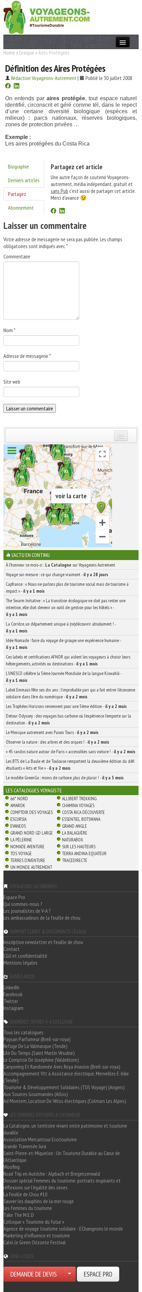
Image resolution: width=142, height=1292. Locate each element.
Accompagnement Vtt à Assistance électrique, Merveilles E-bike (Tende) (66, 1077)
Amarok (17, 805)
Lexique (26, 52)
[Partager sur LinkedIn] (16, 86)
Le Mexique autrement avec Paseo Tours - (52, 732)
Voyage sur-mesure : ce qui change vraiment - (57, 574)
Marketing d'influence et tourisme (36, 1235)
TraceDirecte (74, 860)
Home (9, 52)
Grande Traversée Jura (24, 1146)
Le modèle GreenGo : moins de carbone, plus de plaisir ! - (65, 778)
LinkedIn (11, 987)
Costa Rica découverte (83, 812)
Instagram (13, 1007)
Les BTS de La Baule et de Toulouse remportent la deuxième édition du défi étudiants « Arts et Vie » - (70, 764)
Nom (9, 330)
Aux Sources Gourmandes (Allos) (35, 1094)
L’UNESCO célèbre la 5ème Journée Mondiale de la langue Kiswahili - (64, 676)
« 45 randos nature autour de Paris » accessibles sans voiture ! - (70, 751)
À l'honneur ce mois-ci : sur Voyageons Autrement (60, 565)
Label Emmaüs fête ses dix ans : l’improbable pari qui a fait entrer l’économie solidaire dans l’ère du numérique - (70, 693)
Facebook (12, 994)
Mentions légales (20, 962)
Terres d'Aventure (27, 860)
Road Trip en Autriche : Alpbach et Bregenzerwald (51, 1173)
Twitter (10, 1001)
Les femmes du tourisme (27, 1207)
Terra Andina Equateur (84, 853)
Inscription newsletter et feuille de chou (43, 942)
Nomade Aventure (27, 846)
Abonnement (21, 207)
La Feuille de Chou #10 (25, 1194)
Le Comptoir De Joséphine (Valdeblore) (41, 1059)
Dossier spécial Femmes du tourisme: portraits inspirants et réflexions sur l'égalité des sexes (62, 1184)
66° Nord (19, 798)
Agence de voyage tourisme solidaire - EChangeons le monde (63, 1228)
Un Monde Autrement (31, 867)
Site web (11, 381)
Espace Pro (14, 897)
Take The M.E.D (18, 1214)
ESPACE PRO (98, 1274)
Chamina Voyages (78, 805)
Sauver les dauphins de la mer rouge (38, 1201)
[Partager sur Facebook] (8, 86)
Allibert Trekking (79, 798)
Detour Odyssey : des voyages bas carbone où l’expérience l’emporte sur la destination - (68, 719)
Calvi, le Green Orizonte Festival (34, 1242)
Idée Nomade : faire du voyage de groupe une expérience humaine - (63, 643)
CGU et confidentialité (25, 955)
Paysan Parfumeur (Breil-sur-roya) (37, 1039)
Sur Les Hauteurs (78, 846)
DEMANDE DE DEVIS (33, 1274)
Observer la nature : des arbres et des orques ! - (57, 742)
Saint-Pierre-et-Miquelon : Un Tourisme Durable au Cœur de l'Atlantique (61, 1156)
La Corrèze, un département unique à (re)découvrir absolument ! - (61, 627)
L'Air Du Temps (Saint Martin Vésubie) (39, 1052)
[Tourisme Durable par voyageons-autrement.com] (46, 16)
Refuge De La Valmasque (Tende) (35, 1046)
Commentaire (16, 256)
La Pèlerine (21, 840)
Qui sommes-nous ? (22, 903)
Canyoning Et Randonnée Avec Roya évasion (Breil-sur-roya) (61, 1066)
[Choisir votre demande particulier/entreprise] (69, 1274)
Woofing (11, 1166)
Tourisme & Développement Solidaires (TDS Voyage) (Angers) (64, 1087)
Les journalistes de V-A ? (27, 910)
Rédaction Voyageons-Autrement (44, 77)
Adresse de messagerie (27, 355)
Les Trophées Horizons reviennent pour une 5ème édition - (66, 706)
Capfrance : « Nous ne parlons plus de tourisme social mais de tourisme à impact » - (67, 587)
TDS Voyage (21, 853)
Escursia (18, 819)
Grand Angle (74, 826)
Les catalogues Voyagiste (34, 790)
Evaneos (18, 826)
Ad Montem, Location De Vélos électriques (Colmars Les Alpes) (64, 1100)
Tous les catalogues (23, 1032)
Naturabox (72, 840)
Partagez (17, 193)
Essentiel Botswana (81, 819)
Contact (11, 948)
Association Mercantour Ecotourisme (40, 1139)
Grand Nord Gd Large (31, 833)
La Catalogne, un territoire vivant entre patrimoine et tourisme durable (65, 1129)
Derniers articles (24, 180)
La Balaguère (74, 833)
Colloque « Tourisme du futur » (33, 1221)
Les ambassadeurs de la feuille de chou (41, 917)
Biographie (18, 166)
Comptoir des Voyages (31, 812)
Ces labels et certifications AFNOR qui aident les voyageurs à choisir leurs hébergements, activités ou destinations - (68, 660)
